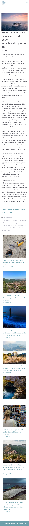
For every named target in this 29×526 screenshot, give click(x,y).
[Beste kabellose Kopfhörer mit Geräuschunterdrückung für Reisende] (14, 426)
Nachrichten (8, 218)
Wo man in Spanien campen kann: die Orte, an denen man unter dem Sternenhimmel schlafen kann (14, 368)
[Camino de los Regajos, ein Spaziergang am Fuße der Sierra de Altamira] (14, 292)
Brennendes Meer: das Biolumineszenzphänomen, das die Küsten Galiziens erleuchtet (14, 333)
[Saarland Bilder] (3, 3)
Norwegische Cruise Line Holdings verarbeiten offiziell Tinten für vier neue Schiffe (13, 228)
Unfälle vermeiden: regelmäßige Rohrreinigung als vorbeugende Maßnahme (13, 262)
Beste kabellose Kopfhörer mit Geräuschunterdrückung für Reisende (13, 432)
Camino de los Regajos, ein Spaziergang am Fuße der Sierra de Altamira (14, 298)
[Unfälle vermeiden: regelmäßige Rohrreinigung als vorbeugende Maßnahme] (14, 257)
